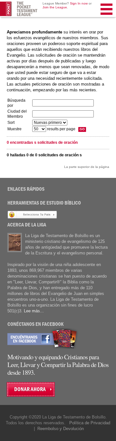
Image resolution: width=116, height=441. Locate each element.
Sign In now (79, 3)
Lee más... (34, 310)
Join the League (55, 7)
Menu (107, 17)
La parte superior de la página (86, 167)
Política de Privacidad (89, 422)
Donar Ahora (30, 389)
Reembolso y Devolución (60, 428)
